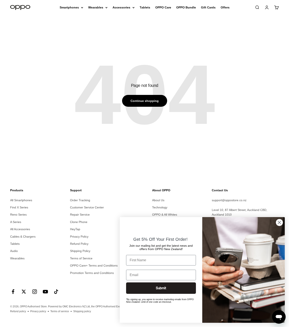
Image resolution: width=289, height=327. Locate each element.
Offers (225, 7)
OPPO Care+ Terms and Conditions (94, 265)
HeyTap (75, 229)
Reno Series (18, 214)
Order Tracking (80, 200)
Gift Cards (208, 7)
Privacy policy (38, 311)
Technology (159, 207)
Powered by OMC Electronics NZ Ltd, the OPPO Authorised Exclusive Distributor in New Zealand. (103, 306)
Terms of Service (81, 258)
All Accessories (20, 229)
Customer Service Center (87, 207)
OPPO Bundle (186, 7)
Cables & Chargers (23, 236)
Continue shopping (145, 101)
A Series (15, 222)
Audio (14, 251)
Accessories (121, 7)
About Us (158, 200)
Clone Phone (78, 222)
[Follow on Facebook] (13, 291)
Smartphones (69, 7)
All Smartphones (21, 200)
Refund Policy (79, 243)
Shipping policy (82, 311)
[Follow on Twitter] (24, 291)
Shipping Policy (80, 251)
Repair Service (80, 214)
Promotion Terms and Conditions (92, 273)
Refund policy (18, 311)
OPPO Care (163, 7)
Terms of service (59, 311)
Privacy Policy (79, 236)
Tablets (145, 7)
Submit (161, 288)
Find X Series (19, 207)
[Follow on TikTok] (56, 291)
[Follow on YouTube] (45, 291)
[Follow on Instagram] (34, 291)
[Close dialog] (279, 222)
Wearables (95, 7)
